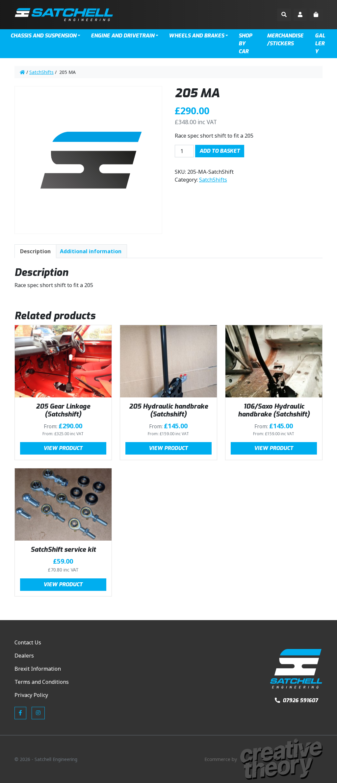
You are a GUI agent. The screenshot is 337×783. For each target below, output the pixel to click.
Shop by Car (245, 43)
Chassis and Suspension (43, 35)
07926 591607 (299, 700)
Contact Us (27, 642)
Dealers (24, 655)
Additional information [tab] (90, 251)
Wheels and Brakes (196, 35)
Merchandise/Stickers (285, 39)
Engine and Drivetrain (122, 35)
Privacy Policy (31, 695)
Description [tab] (35, 251)
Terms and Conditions (41, 681)
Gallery (320, 43)
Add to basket (219, 150)
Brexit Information (37, 668)
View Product (63, 448)
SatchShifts (41, 72)
